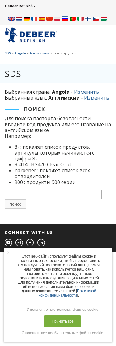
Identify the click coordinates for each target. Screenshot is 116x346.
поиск (15, 204)
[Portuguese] (72, 18)
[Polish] (57, 18)
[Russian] (65, 18)
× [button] (8, 252)
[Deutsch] (26, 18)
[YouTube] (9, 243)
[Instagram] (19, 243)
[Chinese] (49, 18)
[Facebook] (30, 243)
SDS (8, 53)
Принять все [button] (63, 321)
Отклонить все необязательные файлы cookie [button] (62, 333)
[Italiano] (80, 18)
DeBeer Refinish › (20, 6)
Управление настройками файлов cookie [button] (62, 309)
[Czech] (95, 18)
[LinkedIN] (41, 243)
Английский (39, 53)
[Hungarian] (103, 18)
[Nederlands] (19, 18)
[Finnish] (88, 18)
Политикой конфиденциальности (67, 293)
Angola (20, 53)
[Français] (34, 18)
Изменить (86, 91)
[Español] (41, 18)
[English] (11, 18)
